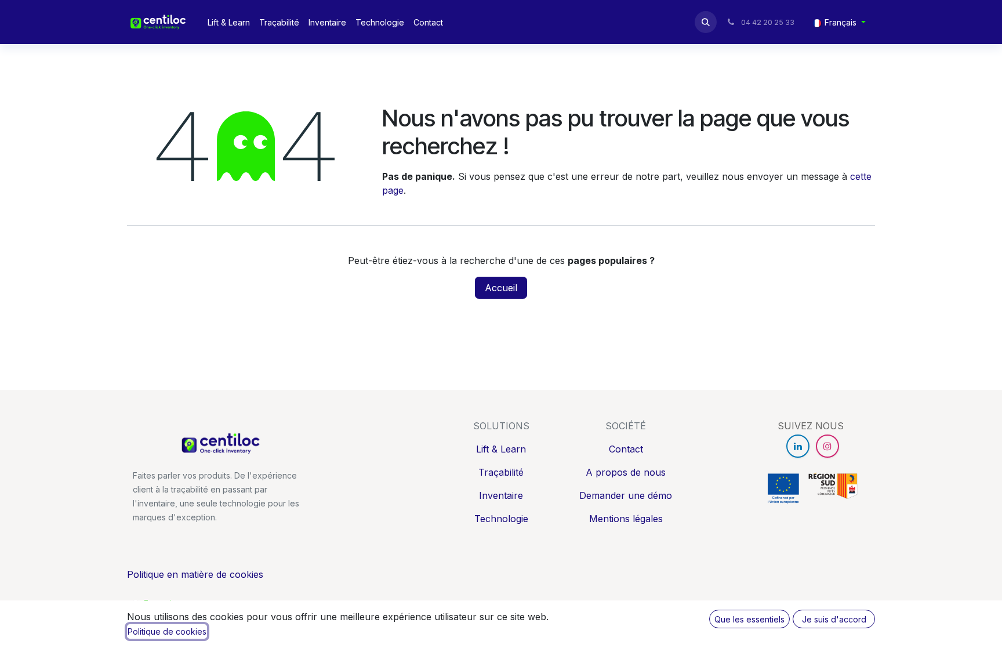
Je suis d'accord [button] (834, 619)
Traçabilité (501, 472)
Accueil (501, 288)
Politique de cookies (167, 631)
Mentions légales (626, 518)
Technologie (501, 518)
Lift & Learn (501, 449)
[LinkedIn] (797, 446)
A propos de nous (626, 472)
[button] (706, 22)
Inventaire (501, 495)
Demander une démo (625, 495)
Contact (626, 449)
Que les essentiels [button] (749, 619)
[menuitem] (229, 22)
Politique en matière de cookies (195, 574)
